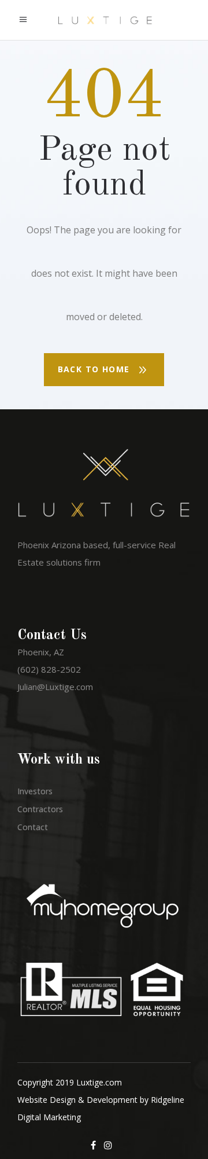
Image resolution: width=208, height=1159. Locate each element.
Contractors (40, 809)
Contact (32, 826)
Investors (35, 791)
